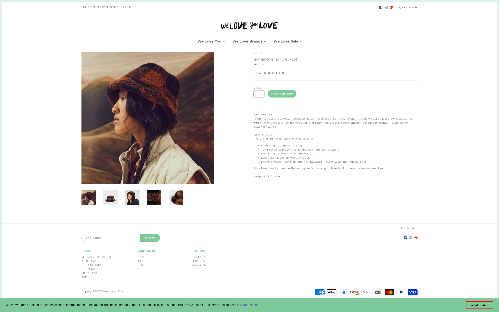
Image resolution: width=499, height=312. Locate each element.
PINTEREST (198, 260)
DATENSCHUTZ (91, 264)
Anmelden (88, 7)
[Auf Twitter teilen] (269, 72)
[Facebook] (380, 7)
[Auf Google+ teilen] (278, 72)
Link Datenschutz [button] (247, 305)
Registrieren (107, 7)
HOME (140, 256)
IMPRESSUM (89, 260)
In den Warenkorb (282, 93)
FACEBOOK (199, 256)
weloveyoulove (114, 291)
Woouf (257, 53)
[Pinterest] (391, 7)
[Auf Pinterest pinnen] (273, 72)
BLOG (140, 264)
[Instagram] (386, 7)
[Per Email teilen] (282, 72)
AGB (84, 277)
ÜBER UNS (88, 268)
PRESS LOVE (89, 273)
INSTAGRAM (199, 264)
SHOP (140, 260)
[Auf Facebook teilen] (265, 72)
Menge (257, 88)
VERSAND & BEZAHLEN (96, 256)
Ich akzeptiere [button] (480, 305)
